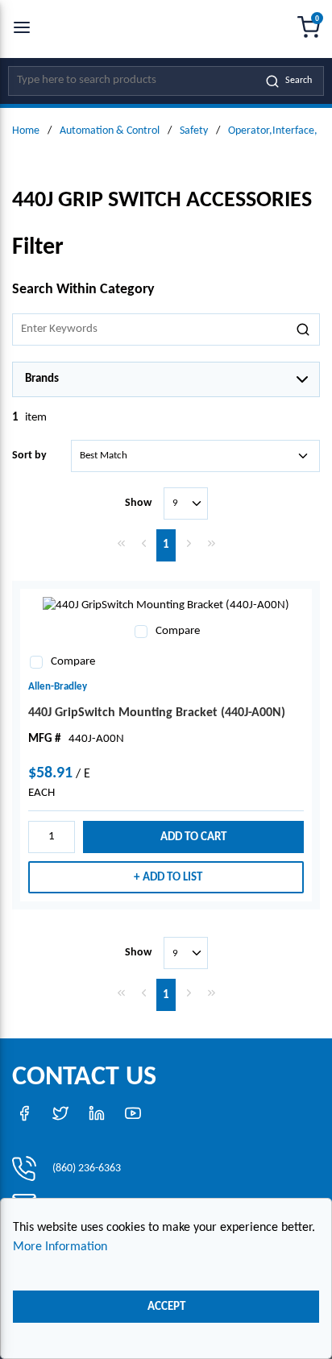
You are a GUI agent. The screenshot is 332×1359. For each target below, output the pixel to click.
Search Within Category (83, 289)
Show (138, 503)
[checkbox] (141, 631)
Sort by (29, 456)
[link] (121, 543)
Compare (178, 631)
